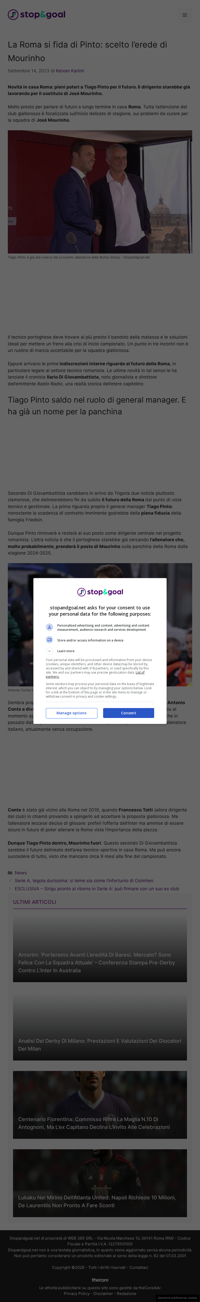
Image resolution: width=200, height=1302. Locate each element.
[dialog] (100, 651)
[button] (100, 651)
